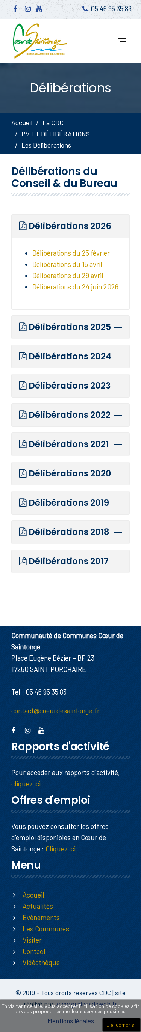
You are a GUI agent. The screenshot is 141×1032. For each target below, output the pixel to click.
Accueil (21, 122)
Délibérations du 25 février (71, 253)
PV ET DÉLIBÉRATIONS (55, 133)
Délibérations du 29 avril (67, 275)
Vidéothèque (41, 962)
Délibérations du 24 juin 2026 (75, 286)
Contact (34, 951)
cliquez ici (26, 783)
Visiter (32, 940)
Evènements (41, 917)
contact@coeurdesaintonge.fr (55, 710)
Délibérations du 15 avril (67, 264)
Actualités (38, 906)
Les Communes (46, 928)
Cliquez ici (60, 848)
